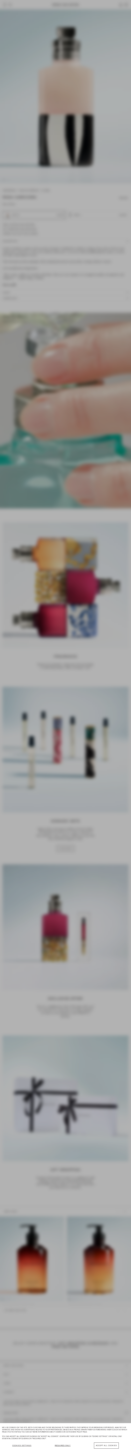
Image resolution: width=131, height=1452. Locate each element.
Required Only (63, 1445)
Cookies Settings (21, 1445)
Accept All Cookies (106, 1445)
